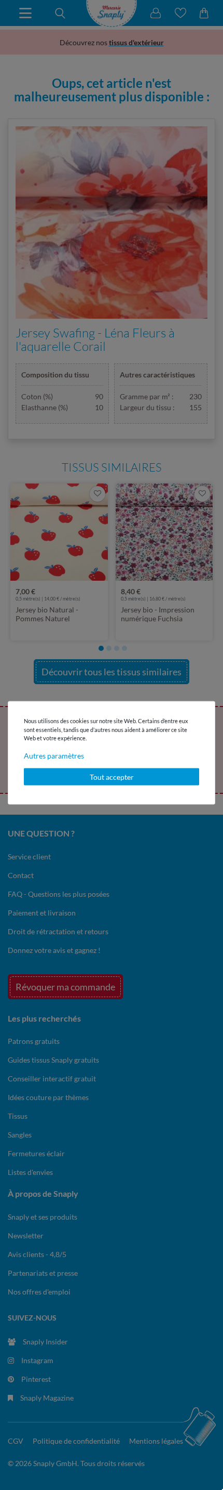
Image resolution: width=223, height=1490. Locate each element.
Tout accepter (112, 776)
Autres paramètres (54, 755)
